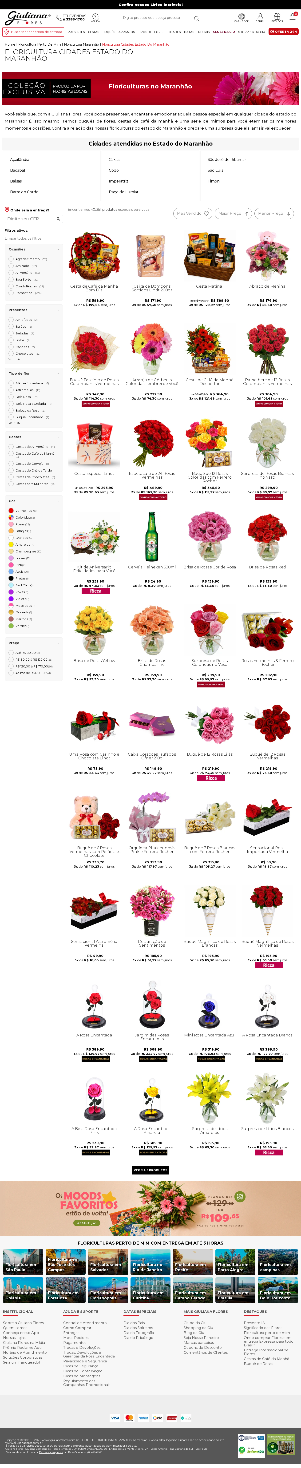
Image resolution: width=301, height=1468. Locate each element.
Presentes (76, 32)
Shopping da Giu (251, 32)
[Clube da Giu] (150, 1234)
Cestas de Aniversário (35, 446)
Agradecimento (31, 259)
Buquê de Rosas (258, 1363)
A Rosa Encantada (32, 383)
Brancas (24, 538)
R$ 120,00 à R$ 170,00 (34, 666)
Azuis (22, 571)
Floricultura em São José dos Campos (63, 1264)
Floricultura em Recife (190, 1267)
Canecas (25, 347)
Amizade (26, 266)
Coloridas (25, 517)
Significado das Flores (263, 1327)
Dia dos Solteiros (138, 1327)
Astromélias (28, 390)
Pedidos (277, 21)
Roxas (22, 592)
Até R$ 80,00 (28, 653)
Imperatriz (118, 181)
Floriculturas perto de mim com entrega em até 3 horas (150, 1243)
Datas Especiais (197, 32)
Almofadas (27, 319)
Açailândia (19, 159)
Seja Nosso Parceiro (201, 1337)
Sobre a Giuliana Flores (23, 1323)
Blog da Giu (194, 1332)
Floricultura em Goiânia (20, 1295)
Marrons (24, 619)
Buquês (109, 32)
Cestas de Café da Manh (36, 455)
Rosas (23, 524)
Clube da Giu (224, 32)
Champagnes (28, 551)
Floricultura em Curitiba (148, 1295)
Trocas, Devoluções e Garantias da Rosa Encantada (89, 1354)
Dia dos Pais (134, 1323)
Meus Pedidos (75, 1337)
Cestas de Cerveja (32, 463)
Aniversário (28, 272)
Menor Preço (270, 213)
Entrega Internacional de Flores (266, 1352)
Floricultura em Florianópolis (105, 1295)
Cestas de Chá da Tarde (36, 470)
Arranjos (127, 32)
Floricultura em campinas (275, 1267)
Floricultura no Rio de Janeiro (147, 1267)
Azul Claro (25, 585)
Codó (114, 170)
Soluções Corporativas (22, 1357)
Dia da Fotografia (138, 1332)
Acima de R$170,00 (33, 673)
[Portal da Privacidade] (251, 1440)
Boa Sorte (27, 279)
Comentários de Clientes (206, 1352)
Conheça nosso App (21, 1332)
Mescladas (25, 605)
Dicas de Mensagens (81, 1376)
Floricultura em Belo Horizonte (275, 1295)
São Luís (215, 170)
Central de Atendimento (85, 1323)
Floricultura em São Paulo (20, 1267)
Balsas (16, 181)
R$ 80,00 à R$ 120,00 (34, 659)
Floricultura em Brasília (233, 1295)
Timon (214, 181)
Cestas (93, 32)
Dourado (24, 612)
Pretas (22, 578)
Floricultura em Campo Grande (190, 1295)
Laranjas (23, 531)
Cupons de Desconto (203, 1347)
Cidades (174, 32)
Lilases (23, 558)
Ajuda (95, 21)
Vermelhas (26, 510)
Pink (21, 565)
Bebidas (25, 333)
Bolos (23, 340)
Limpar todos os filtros (23, 238)
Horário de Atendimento (25, 1352)
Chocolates (28, 353)
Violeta (22, 599)
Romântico (29, 293)
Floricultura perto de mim (267, 1332)
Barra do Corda (24, 192)
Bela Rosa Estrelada (34, 403)
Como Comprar (77, 1327)
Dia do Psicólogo (138, 1337)
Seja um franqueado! (21, 1362)
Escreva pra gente (51, 1452)
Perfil (260, 21)
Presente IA (254, 1323)
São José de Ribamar (227, 159)
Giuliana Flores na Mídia (24, 1342)
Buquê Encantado (32, 417)
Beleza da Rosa (30, 410)
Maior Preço (229, 213)
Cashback (241, 21)
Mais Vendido (189, 213)
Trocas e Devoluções (81, 1347)
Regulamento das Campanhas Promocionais (86, 1383)
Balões (24, 326)
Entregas (71, 1332)
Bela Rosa (27, 397)
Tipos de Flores (151, 32)
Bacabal (17, 170)
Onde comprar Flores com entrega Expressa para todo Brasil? (268, 1341)
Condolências (30, 286)
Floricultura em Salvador (105, 1267)
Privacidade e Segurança (85, 1361)
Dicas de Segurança (80, 1366)
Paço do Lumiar (124, 192)
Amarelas (26, 544)
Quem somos (15, 1327)
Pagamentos (74, 1342)
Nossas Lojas (14, 1337)
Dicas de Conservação (83, 1371)
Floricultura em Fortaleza (63, 1295)
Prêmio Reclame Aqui (22, 1347)
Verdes (22, 626)
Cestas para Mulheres (35, 484)
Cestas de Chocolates (35, 477)
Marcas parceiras (199, 1342)
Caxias (114, 159)
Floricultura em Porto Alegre (233, 1267)
